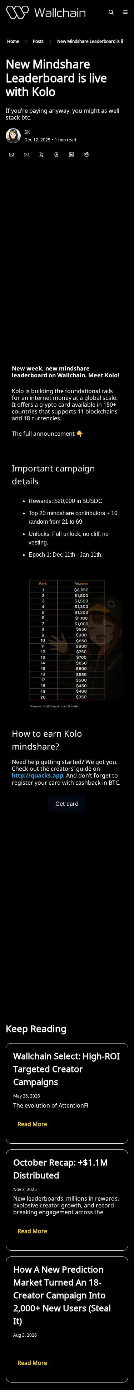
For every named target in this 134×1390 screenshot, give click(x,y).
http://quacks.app (37, 775)
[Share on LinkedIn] (71, 154)
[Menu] (125, 12)
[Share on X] (41, 154)
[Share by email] (11, 154)
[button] (32, 1125)
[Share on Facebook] (26, 154)
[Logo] (45, 12)
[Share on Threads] (56, 154)
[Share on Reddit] (86, 154)
